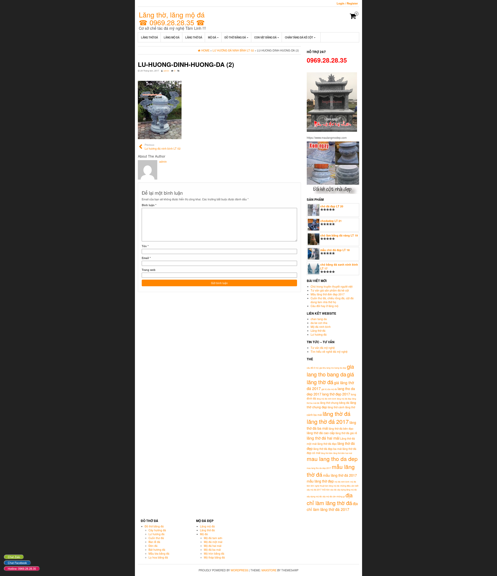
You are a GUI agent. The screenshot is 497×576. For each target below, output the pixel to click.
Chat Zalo (14, 557)
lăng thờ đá (336, 413)
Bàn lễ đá (154, 542)
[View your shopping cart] (353, 17)
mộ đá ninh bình (342, 481)
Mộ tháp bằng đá (214, 557)
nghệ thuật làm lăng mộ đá (327, 485)
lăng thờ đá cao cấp (321, 432)
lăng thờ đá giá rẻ (346, 433)
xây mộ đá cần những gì (333, 496)
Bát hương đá (157, 550)
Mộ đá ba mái (212, 550)
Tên (145, 246)
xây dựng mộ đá (314, 496)
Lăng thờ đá (149, 37)
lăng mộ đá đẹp (344, 398)
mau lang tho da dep (332, 459)
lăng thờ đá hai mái (323, 438)
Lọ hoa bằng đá (158, 557)
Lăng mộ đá (171, 37)
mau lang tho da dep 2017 (319, 468)
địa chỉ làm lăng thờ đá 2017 (332, 506)
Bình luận (149, 205)
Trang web (149, 270)
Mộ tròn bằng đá (214, 553)
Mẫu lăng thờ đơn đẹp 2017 (328, 294)
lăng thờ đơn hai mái (342, 453)
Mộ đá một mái (213, 542)
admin (166, 70)
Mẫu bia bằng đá (159, 553)
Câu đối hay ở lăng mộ (324, 306)
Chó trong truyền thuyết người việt (332, 286)
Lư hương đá (319, 334)
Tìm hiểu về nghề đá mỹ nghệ (329, 351)
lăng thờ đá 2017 (328, 421)
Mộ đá (212, 37)
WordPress (239, 570)
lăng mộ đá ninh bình (326, 398)
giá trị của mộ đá (329, 389)
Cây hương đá (157, 530)
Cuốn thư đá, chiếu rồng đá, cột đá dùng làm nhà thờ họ (332, 300)
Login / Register (347, 3)
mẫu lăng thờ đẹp (320, 480)
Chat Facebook (17, 563)
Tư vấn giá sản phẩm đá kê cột (330, 290)
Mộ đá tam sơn (213, 538)
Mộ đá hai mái (212, 546)
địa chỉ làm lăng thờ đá (330, 499)
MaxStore (269, 570)
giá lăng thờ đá (330, 378)
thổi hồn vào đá (329, 489)
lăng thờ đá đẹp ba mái (327, 449)
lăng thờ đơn (327, 453)
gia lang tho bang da (330, 370)
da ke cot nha (319, 323)
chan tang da (319, 319)
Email (146, 258)
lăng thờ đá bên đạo (341, 428)
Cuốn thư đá (156, 538)
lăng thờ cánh (336, 407)
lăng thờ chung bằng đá (334, 403)
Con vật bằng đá (265, 37)
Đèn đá (153, 546)
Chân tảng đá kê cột (299, 37)
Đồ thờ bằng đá (235, 37)
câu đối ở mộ (313, 367)
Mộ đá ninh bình (321, 327)
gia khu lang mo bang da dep (332, 367)
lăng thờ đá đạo (327, 444)
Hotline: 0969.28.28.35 (22, 568)
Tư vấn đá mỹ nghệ (323, 348)
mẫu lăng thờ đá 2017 (340, 475)
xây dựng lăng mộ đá (347, 489)
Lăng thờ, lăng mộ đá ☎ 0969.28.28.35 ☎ (172, 18)
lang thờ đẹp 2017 (336, 393)
